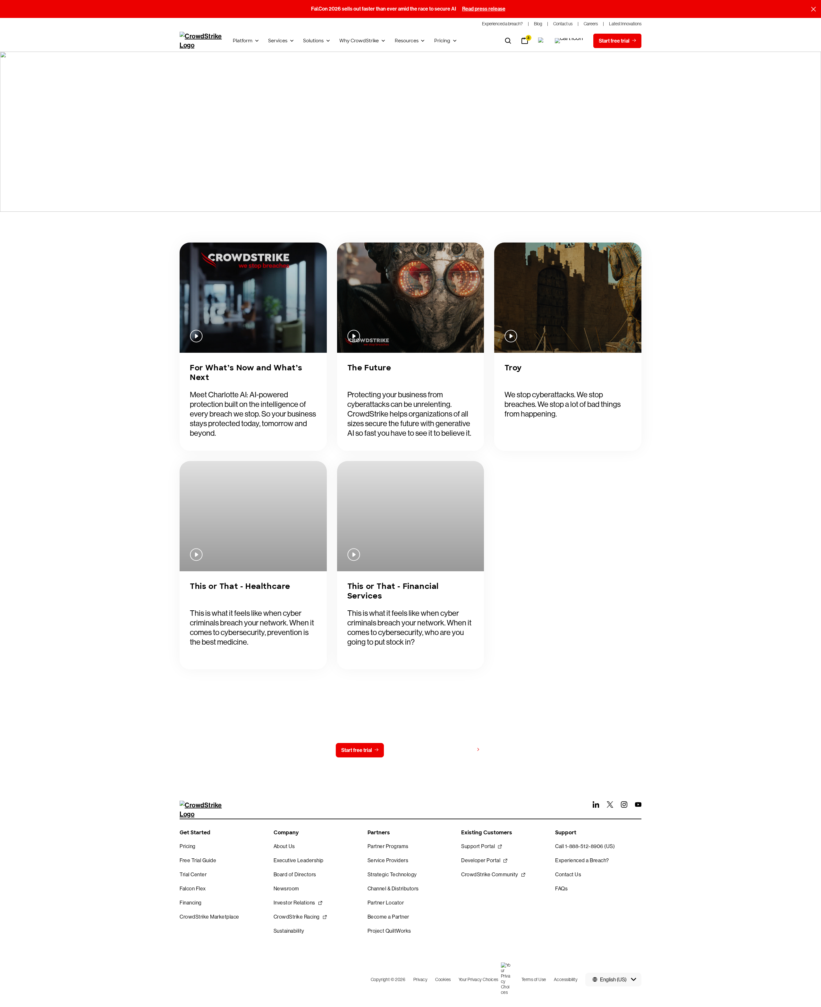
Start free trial (356, 750)
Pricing (442, 41)
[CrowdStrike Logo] (201, 41)
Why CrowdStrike (359, 41)
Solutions (313, 41)
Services (277, 41)
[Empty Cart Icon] (569, 40)
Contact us (409, 750)
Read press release (483, 9)
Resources (407, 41)
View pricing (460, 750)
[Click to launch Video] (253, 298)
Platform (242, 41)
